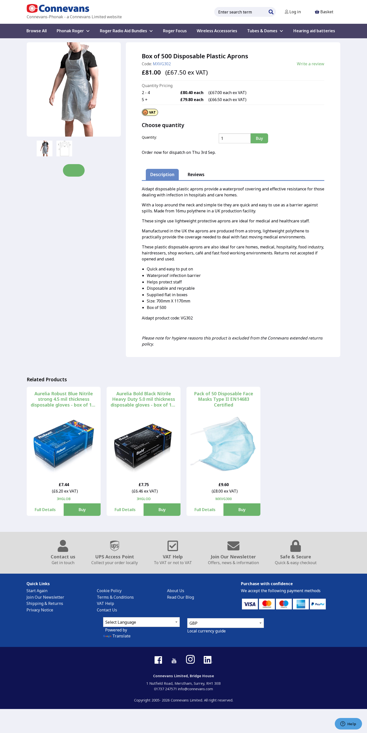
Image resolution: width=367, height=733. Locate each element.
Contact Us (107, 610)
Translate (121, 636)
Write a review (310, 64)
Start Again (36, 590)
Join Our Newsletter (45, 597)
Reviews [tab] (195, 174)
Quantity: (149, 137)
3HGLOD (144, 498)
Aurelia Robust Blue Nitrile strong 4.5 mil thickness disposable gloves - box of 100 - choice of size (64, 399)
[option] (44, 148)
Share (73, 170)
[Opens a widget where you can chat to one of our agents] (348, 724)
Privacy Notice (39, 610)
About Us (175, 590)
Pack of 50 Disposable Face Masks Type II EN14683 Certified (223, 399)
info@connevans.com (195, 688)
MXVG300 (223, 498)
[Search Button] (271, 11)
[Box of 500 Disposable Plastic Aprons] (74, 89)
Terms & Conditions (115, 597)
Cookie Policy (109, 590)
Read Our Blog (180, 597)
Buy (82, 509)
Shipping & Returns (44, 603)
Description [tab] (162, 174)
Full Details (45, 509)
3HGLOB (64, 498)
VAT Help (105, 603)
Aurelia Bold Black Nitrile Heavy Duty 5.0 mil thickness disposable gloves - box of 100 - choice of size (144, 399)
